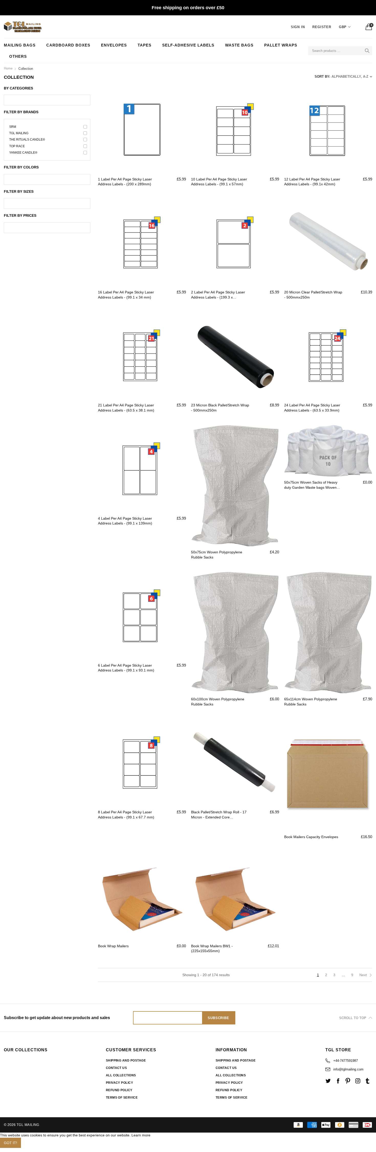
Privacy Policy (119, 1083)
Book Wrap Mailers (113, 946)
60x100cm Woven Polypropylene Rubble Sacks (217, 701)
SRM (12, 127)
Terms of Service (122, 1097)
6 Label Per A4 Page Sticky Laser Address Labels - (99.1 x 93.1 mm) (126, 667)
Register (321, 27)
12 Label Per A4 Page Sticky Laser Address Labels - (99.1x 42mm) (312, 181)
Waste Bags (239, 45)
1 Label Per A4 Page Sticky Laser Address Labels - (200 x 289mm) (125, 181)
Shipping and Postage (126, 1060)
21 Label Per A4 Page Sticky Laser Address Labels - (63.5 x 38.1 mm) (126, 407)
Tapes (144, 45)
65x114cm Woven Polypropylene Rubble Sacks (310, 701)
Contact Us (116, 1068)
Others (18, 56)
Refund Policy (119, 1090)
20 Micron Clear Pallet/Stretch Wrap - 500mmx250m (313, 294)
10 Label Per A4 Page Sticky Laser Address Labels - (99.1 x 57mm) (219, 181)
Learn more (140, 1135)
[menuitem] (22, 45)
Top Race (17, 146)
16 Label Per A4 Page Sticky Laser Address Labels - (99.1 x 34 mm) (126, 294)
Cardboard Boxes (68, 45)
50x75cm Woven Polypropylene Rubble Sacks (216, 554)
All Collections (121, 1075)
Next (363, 975)
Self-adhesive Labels (188, 45)
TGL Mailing (18, 133)
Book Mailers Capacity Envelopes (311, 837)
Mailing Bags (20, 45)
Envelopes (114, 45)
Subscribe (218, 1018)
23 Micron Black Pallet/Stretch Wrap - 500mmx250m (220, 407)
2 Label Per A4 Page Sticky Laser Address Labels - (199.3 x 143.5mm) (218, 295)
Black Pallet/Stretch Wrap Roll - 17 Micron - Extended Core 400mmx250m (219, 815)
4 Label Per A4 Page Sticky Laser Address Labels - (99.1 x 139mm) (125, 521)
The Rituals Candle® (27, 139)
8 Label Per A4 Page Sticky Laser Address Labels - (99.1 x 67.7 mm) (126, 814)
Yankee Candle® (23, 152)
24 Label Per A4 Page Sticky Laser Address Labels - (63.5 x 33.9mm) (312, 407)
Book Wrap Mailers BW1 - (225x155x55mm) (212, 948)
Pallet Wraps (280, 45)
